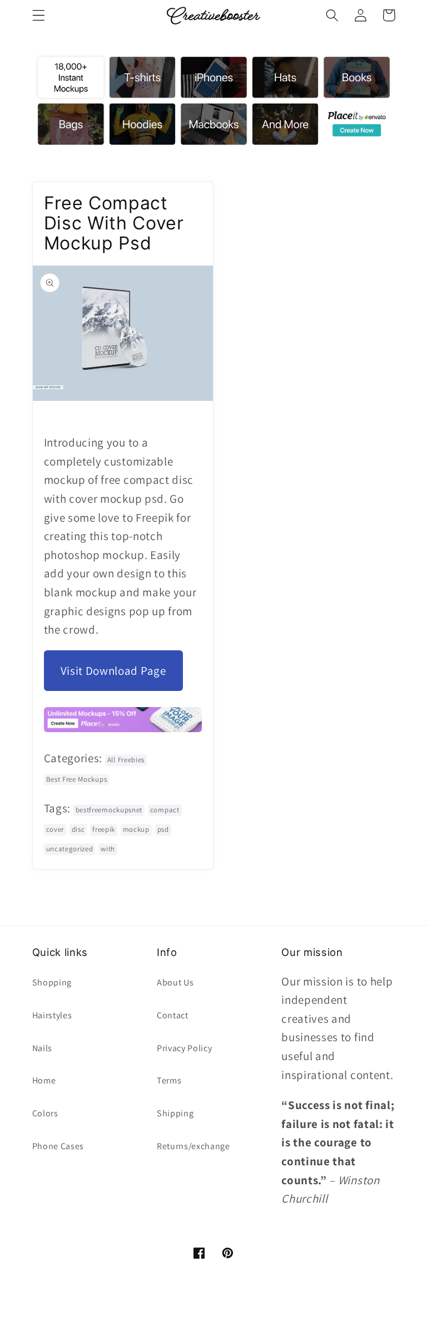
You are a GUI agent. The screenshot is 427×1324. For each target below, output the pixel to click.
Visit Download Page (113, 670)
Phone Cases (58, 1146)
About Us (175, 982)
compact (165, 810)
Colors (45, 1113)
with (108, 849)
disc (78, 829)
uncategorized (69, 849)
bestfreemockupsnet (109, 810)
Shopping (52, 982)
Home (44, 1080)
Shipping (175, 1113)
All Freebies (126, 759)
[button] (38, 15)
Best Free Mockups (76, 779)
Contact (172, 1015)
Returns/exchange (193, 1146)
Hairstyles (52, 1015)
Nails (42, 1048)
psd (163, 829)
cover (55, 829)
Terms (169, 1080)
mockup (136, 829)
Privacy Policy (184, 1048)
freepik (103, 829)
